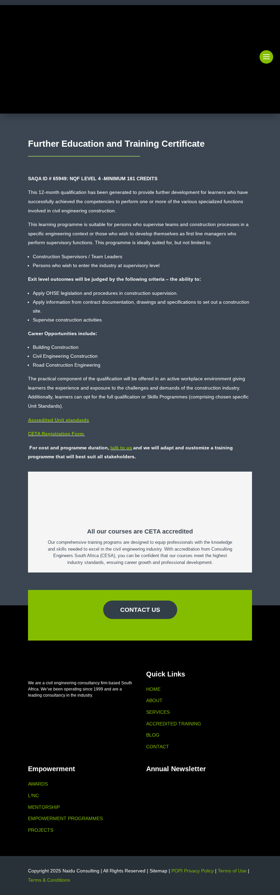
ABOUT (154, 700)
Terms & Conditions (49, 880)
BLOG (152, 735)
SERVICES (158, 712)
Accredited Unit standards (58, 420)
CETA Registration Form (56, 433)
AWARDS (38, 784)
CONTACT (157, 746)
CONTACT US (140, 609)
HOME (153, 689)
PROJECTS (40, 830)
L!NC (33, 795)
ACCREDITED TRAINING (173, 723)
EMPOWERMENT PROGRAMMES (65, 818)
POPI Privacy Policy (192, 870)
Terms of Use (232, 870)
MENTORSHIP (44, 807)
